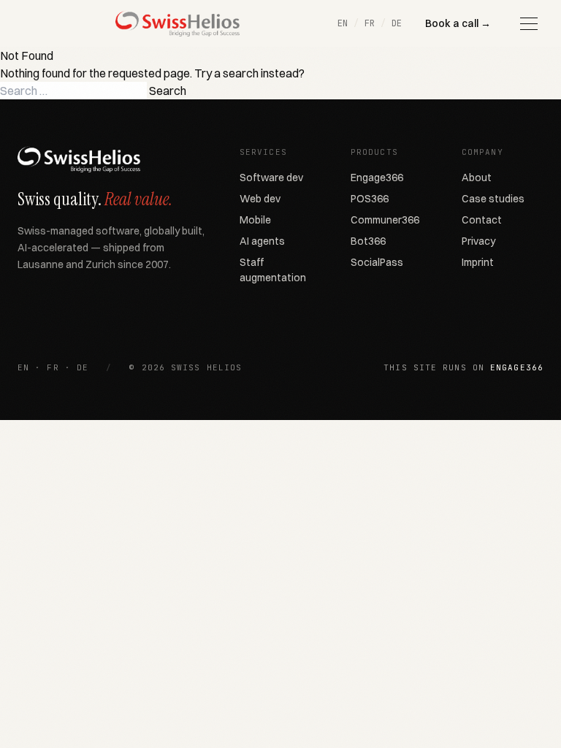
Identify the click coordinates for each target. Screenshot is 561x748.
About (477, 177)
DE (397, 23)
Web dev (260, 198)
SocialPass (377, 262)
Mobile (255, 219)
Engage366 (377, 177)
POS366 (370, 198)
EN (342, 23)
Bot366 (368, 241)
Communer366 (385, 219)
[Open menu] (528, 23)
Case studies (493, 198)
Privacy (478, 241)
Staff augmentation (273, 270)
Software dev (271, 177)
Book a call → (458, 23)
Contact (482, 219)
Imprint (478, 262)
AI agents (262, 241)
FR (370, 23)
